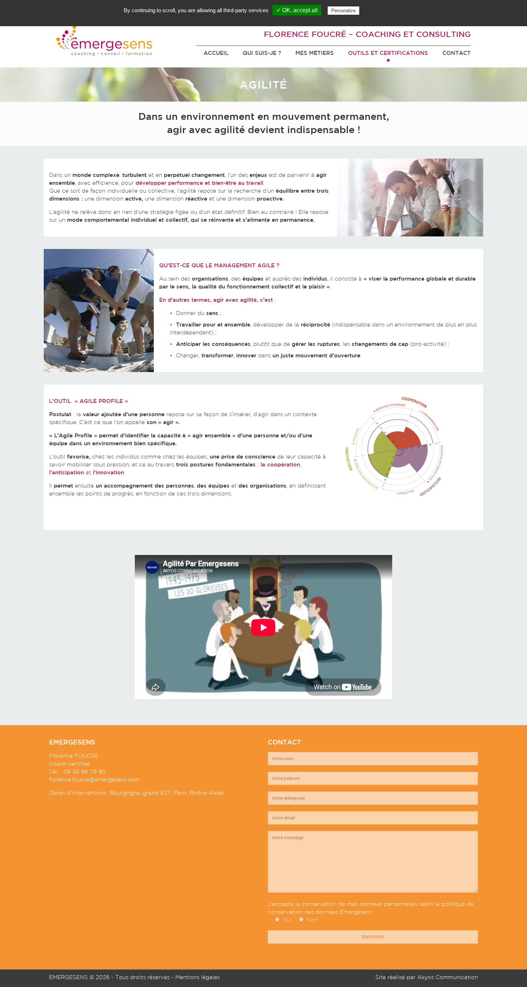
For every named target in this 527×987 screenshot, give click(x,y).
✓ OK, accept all (297, 10)
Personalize (343, 10)
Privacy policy (385, 10)
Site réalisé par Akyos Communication (426, 977)
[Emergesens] (104, 39)
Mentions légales (197, 977)
